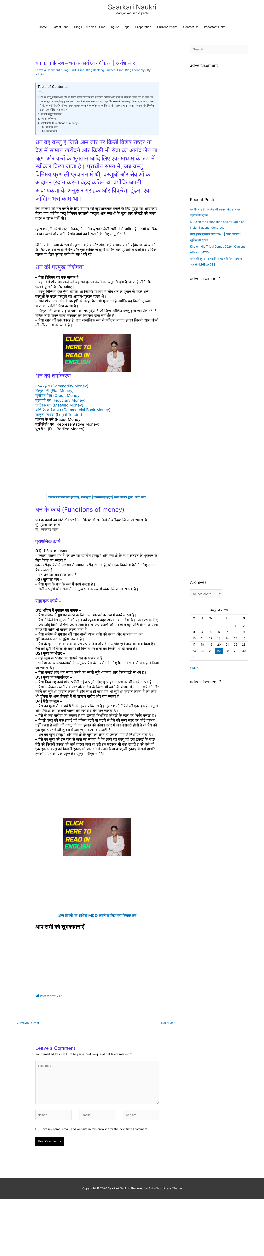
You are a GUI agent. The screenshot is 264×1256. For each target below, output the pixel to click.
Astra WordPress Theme (165, 1188)
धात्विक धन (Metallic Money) (59, 405)
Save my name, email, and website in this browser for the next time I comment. (94, 1129)
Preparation (143, 27)
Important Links (214, 27)
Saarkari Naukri (132, 7)
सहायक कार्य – (52, 131)
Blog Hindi (69, 70)
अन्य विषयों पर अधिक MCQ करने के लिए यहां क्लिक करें (97, 915)
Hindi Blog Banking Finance (97, 70)
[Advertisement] (97, 465)
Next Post (169, 1023)
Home (43, 27)
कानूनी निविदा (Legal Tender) (58, 414)
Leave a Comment (47, 70)
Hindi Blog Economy (131, 70)
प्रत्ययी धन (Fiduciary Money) (60, 400)
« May (194, 668)
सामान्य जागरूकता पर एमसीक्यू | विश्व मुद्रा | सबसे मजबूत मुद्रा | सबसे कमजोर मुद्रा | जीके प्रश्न (97, 497)
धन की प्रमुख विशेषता (50, 114)
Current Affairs (167, 27)
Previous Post (27, 1023)
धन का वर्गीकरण (48, 118)
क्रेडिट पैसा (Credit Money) (58, 395)
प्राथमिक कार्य (51, 127)
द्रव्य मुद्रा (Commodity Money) (61, 386)
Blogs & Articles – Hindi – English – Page (101, 27)
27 (219, 651)
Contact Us (190, 27)
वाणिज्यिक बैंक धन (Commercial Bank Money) (72, 409)
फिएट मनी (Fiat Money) (54, 390)
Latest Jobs (60, 27)
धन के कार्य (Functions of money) (60, 123)
